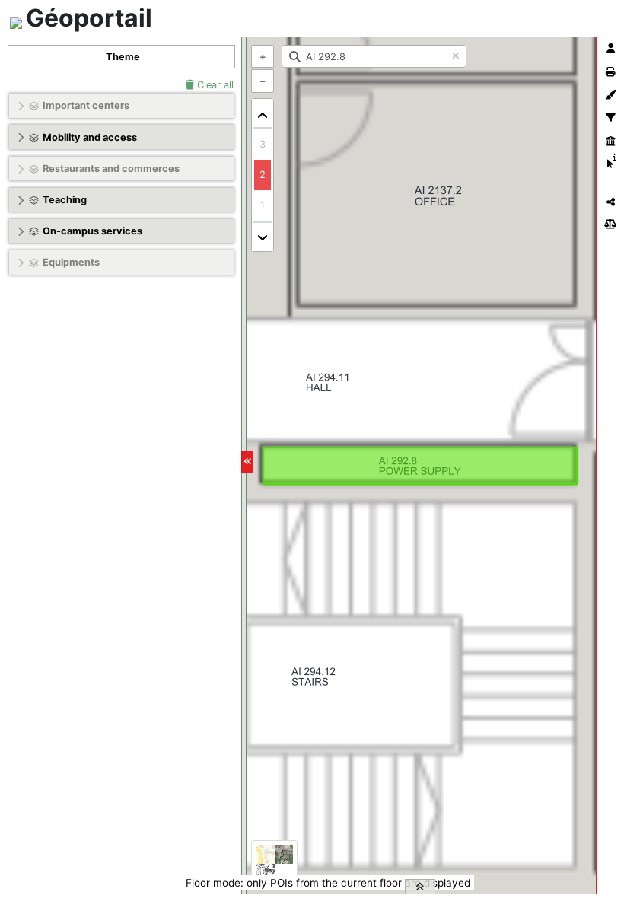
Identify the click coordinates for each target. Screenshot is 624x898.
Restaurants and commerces (111, 168)
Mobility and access (90, 137)
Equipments (71, 262)
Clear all (214, 85)
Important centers (86, 105)
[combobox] (374, 56)
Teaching (65, 199)
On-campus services (92, 231)
